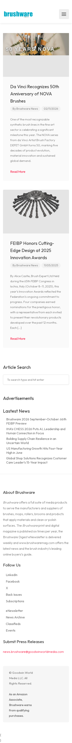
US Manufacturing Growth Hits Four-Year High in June (34, 450)
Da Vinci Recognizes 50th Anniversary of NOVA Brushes (34, 94)
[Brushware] (18, 14)
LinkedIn (11, 575)
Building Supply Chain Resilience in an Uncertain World (31, 441)
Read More (18, 172)
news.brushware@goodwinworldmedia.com (33, 652)
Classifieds (13, 624)
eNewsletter (14, 611)
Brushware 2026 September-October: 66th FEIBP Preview (36, 421)
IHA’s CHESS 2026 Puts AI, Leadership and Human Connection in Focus (35, 431)
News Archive (15, 617)
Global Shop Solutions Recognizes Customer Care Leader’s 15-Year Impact (36, 460)
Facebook (13, 581)
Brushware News (27, 108)
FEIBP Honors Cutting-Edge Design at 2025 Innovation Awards (32, 250)
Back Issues (14, 595)
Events (10, 630)
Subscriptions (15, 601)
